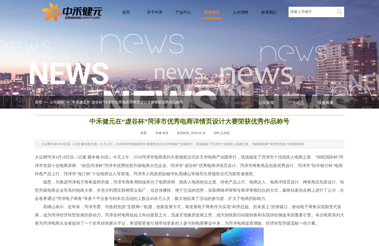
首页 (38, 102)
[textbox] (311, 12)
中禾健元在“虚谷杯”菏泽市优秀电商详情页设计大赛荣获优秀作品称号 (127, 102)
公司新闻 (57, 102)
